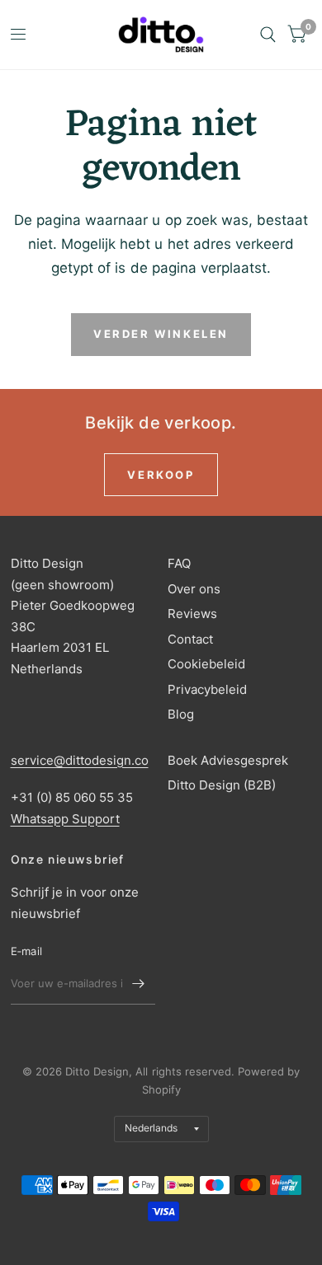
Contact (190, 639)
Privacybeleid (207, 689)
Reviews (192, 613)
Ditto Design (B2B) (222, 785)
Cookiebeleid (206, 664)
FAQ (179, 563)
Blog (181, 714)
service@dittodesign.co (80, 760)
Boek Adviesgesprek (228, 760)
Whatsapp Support (65, 819)
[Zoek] (268, 34)
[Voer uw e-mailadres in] (138, 983)
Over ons (194, 589)
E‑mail (27, 951)
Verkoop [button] (160, 474)
